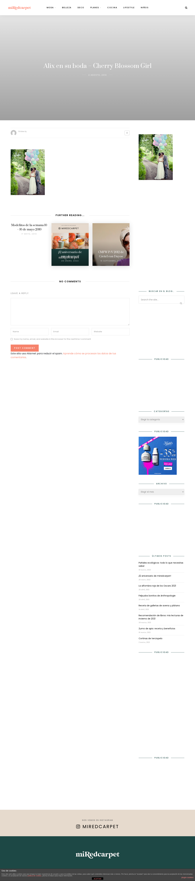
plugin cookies (187, 877)
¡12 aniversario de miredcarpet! (155, 575)
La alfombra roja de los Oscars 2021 (157, 585)
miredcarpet (101, 826)
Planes (94, 7)
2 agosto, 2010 (97, 75)
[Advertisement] (161, 233)
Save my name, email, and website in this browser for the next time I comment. (52, 339)
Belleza (66, 7)
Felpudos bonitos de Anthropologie (157, 595)
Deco (81, 7)
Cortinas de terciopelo (150, 638)
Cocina (112, 7)
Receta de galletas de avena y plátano (159, 605)
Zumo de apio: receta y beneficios (157, 628)
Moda (50, 7)
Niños (145, 7)
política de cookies (34, 876)
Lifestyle (129, 7)
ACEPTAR (97, 879)
